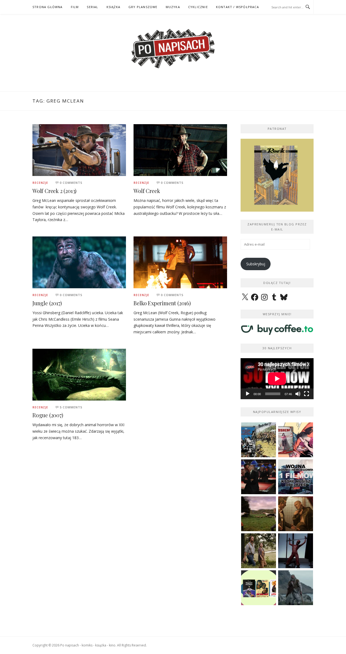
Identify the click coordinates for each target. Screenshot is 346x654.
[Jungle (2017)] (79, 262)
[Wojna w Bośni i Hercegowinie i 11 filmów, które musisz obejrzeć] (296, 477)
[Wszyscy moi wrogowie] (259, 551)
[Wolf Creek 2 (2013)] (79, 149)
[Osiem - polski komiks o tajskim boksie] (296, 440)
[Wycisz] (298, 394)
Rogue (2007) (47, 415)
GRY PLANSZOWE (143, 7)
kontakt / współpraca (237, 7)
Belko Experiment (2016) (162, 303)
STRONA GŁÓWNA (47, 7)
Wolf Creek (147, 190)
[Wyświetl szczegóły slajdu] (277, 175)
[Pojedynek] (259, 514)
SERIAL (92, 7)
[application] (277, 378)
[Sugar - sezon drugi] (259, 477)
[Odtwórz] (247, 394)
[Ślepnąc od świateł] (296, 514)
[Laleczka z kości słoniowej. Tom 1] (259, 440)
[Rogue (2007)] (79, 374)
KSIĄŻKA (113, 7)
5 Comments (71, 407)
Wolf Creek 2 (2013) (54, 190)
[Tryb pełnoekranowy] (306, 394)
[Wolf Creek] (180, 149)
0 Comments (71, 183)
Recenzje (40, 182)
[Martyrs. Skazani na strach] (296, 551)
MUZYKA (173, 7)
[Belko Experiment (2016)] (180, 262)
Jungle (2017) (47, 303)
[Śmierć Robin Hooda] (296, 588)
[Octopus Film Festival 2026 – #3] (259, 588)
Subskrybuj (255, 263)
